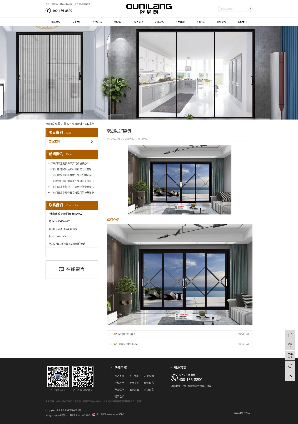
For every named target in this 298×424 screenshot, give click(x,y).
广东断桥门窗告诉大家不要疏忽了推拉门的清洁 (73, 181)
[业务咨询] (290, 335)
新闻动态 (159, 22)
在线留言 (221, 22)
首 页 (66, 123)
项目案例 (138, 22)
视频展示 (117, 22)
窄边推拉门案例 (126, 334)
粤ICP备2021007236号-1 (81, 415)
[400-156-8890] (290, 345)
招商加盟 (200, 22)
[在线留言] (290, 366)
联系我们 (242, 22)
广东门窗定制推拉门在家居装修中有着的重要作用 (73, 186)
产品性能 (180, 22)
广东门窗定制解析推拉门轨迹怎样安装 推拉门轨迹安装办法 (73, 175)
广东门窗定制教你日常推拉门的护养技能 (72, 192)
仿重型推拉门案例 (128, 344)
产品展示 (97, 22)
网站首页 (55, 22)
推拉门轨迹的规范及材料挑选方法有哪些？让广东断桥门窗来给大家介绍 (73, 169)
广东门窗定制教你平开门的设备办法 (70, 163)
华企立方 (248, 413)
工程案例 (89, 123)
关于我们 (76, 22)
